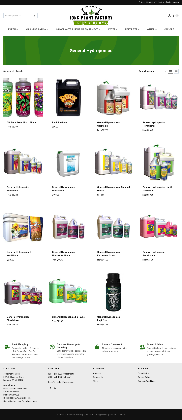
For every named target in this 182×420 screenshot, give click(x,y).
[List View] (176, 71)
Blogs (95, 381)
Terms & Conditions (147, 381)
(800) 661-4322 (55, 377)
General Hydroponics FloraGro (68, 317)
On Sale (169, 29)
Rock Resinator (60, 122)
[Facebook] (50, 388)
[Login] (169, 15)
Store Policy (143, 373)
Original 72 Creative (115, 414)
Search (35, 15)
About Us (97, 373)
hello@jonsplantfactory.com (61, 382)
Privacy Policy (144, 377)
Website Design (94, 414)
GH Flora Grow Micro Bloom (22, 122)
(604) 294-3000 (55, 374)
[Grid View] (170, 71)
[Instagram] (55, 388)
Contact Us (98, 377)
